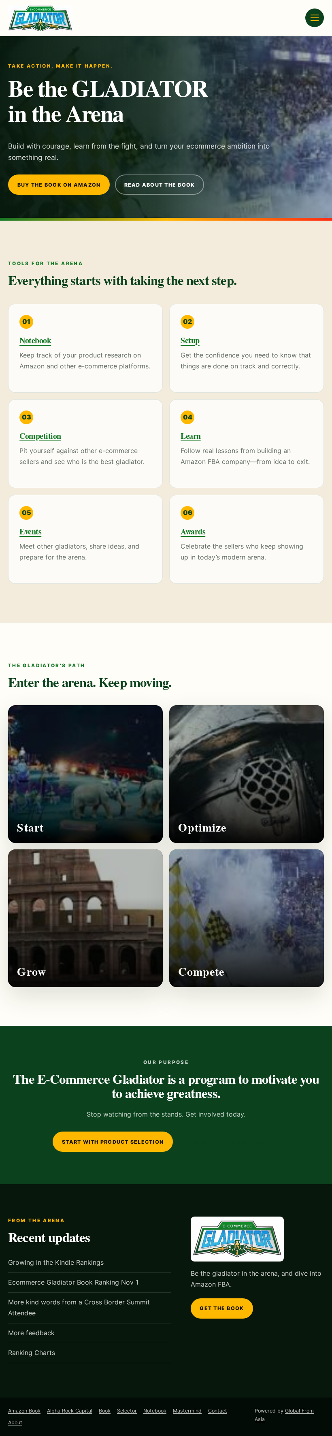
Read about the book (159, 185)
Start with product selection (113, 1142)
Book (105, 1411)
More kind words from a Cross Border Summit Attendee (79, 1307)
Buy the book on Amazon (58, 185)
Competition (40, 436)
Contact (217, 1411)
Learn (191, 436)
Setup (190, 340)
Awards (193, 531)
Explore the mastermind (228, 1142)
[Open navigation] (314, 18)
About (15, 1422)
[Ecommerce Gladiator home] (40, 18)
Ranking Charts (31, 1353)
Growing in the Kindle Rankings (56, 1262)
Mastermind (187, 1411)
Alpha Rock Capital (69, 1411)
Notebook (35, 340)
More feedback (31, 1333)
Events (30, 531)
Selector (127, 1411)
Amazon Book (24, 1411)
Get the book (222, 1308)
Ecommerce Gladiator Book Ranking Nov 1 (73, 1282)
